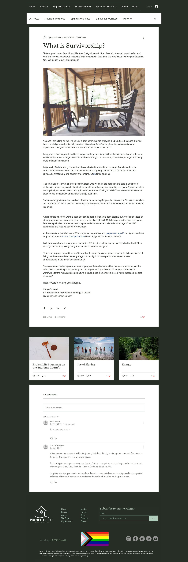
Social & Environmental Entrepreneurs (71, 551)
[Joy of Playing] (94, 348)
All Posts (34, 18)
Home (63, 509)
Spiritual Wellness (80, 18)
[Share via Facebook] (44, 308)
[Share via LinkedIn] (58, 308)
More (126, 18)
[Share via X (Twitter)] (51, 308)
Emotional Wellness (107, 18)
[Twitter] (142, 538)
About (63, 515)
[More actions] (143, 37)
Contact (84, 518)
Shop (83, 515)
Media (84, 509)
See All (156, 332)
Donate (64, 512)
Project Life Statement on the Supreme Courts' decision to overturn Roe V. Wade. (49, 366)
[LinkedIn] (149, 538)
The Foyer (65, 518)
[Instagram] (128, 538)
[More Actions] (143, 423)
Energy (126, 364)
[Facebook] (135, 538)
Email (102, 513)
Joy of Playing (86, 364)
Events (83, 521)
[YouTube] (155, 538)
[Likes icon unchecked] (51, 438)
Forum (83, 512)
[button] (155, 19)
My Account (66, 521)
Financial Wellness (54, 18)
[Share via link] (64, 308)
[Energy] (139, 348)
